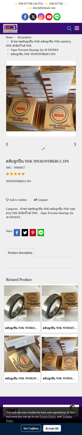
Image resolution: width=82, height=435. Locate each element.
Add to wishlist (18, 199)
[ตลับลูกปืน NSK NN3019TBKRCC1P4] (41, 98)
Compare (42, 199)
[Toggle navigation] (76, 28)
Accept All (52, 428)
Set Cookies (30, 428)
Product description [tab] (20, 252)
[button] (68, 28)
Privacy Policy (48, 416)
